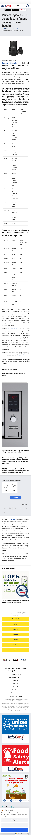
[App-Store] (8, 9)
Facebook (15, 624)
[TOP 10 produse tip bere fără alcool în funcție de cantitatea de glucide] (6, 575)
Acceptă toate (14, 830)
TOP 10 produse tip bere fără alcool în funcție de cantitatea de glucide (15, 582)
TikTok (15, 650)
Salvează (15, 497)
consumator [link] (19, 323)
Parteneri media (15, 693)
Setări (14, 825)
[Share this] (10, 508)
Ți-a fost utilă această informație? (11, 480)
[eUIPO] (17, 660)
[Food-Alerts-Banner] (15, 758)
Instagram (15, 629)
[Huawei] (23, 9)
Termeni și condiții (15, 674)
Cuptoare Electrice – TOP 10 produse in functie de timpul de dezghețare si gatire (15, 451)
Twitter (15, 645)
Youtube (15, 634)
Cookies (15, 683)
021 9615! (21, 355)
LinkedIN (15, 639)
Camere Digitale (9, 63)
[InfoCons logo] (6, 6)
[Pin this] (26, 508)
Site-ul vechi (15, 690)
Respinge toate (14, 820)
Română (19, 833)
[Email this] (4, 508)
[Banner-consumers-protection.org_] (15, 729)
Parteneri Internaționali (15, 696)
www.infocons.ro (12, 329)
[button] (18, 6)
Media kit (15, 680)
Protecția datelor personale (15, 677)
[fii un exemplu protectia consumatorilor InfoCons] (15, 788)
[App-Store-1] (15, 9)
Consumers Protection (9, 612)
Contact (15, 687)
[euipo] (8, 660)
